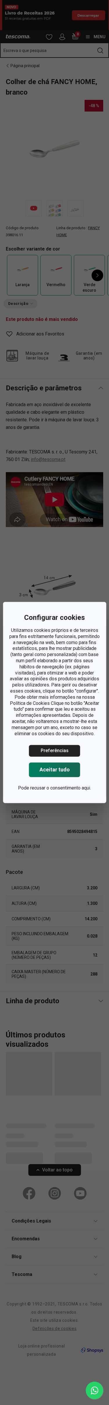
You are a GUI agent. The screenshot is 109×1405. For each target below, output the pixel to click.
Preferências (55, 751)
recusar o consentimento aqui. (60, 788)
